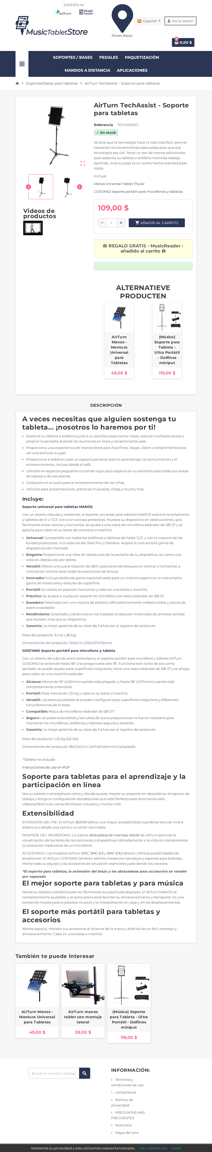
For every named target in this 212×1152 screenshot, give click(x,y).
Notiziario (123, 1125)
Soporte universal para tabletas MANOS (57, 507)
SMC (85, 853)
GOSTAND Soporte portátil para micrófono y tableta (68, 650)
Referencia (103, 125)
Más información (153, 1148)
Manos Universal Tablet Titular (119, 184)
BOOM (81, 822)
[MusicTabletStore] (52, 25)
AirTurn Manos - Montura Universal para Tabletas (119, 350)
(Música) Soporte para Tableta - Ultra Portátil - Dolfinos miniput (167, 350)
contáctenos (125, 1092)
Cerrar (176, 1148)
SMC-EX (97, 853)
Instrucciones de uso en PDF (46, 767)
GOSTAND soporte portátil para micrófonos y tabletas (138, 191)
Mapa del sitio (127, 1133)
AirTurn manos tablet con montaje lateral (83, 1016)
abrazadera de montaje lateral (114, 835)
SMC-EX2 (114, 853)
